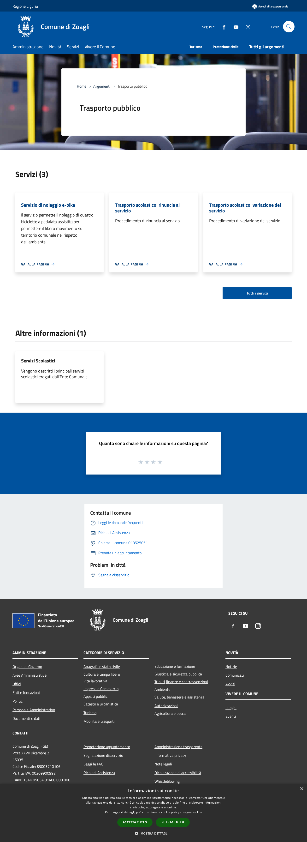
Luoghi (230, 707)
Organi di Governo (27, 666)
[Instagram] (246, 26)
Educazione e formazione (174, 666)
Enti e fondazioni (26, 692)
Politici (18, 701)
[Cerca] (289, 26)
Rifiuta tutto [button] (172, 822)
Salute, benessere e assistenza (179, 697)
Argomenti (102, 86)
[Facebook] (222, 26)
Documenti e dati (26, 718)
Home (81, 86)
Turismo (89, 713)
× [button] (301, 789)
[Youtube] (234, 26)
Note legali (163, 764)
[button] (153, 833)
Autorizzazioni (166, 706)
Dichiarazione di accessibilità (177, 773)
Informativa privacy (170, 755)
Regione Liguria (25, 6)
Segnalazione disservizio (103, 755)
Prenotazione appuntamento (106, 747)
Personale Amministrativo (33, 710)
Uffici (16, 684)
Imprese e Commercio (100, 689)
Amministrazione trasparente (178, 747)
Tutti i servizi (257, 293)
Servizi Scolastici (38, 360)
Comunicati (234, 675)
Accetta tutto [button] (135, 822)
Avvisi (230, 684)
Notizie (231, 666)
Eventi (230, 716)
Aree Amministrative (29, 675)
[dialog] (153, 813)
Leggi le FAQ (93, 764)
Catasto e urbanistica (100, 704)
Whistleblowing (167, 781)
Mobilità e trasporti (99, 721)
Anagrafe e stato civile (101, 666)
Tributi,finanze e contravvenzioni (181, 682)
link (199, 812)
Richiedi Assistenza (99, 773)
